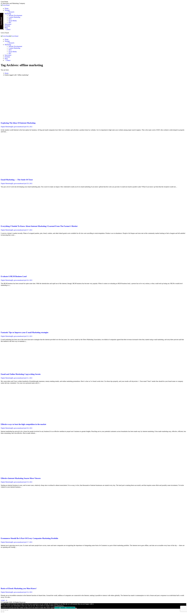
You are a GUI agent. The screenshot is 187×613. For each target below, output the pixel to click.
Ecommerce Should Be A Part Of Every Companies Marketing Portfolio (29, 538)
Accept (57, 607)
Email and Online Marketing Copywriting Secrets (21, 374)
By (17, 126)
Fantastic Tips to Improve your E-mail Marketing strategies (24, 332)
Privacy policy (71, 607)
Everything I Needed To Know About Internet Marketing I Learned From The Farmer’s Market (39, 226)
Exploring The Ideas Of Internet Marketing (18, 123)
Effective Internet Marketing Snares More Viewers (21, 478)
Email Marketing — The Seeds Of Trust (17, 180)
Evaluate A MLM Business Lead (14, 276)
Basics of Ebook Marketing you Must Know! (19, 588)
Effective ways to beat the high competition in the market (23, 424)
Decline (63, 607)
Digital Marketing (6, 126)
